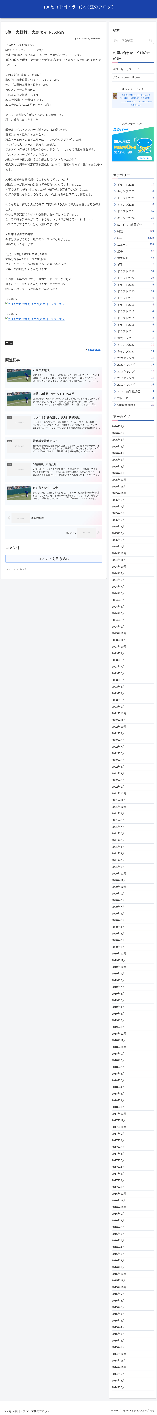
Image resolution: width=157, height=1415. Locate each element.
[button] (150, 40)
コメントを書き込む (53, 559)
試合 (10, 343)
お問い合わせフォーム (126, 69)
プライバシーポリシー (126, 77)
